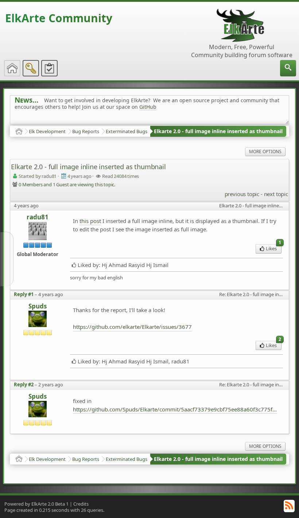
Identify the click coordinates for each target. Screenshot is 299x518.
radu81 (37, 217)
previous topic (242, 194)
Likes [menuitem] (273, 248)
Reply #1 (24, 294)
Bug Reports (85, 131)
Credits (81, 504)
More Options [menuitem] (265, 151)
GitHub (147, 106)
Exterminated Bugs (126, 131)
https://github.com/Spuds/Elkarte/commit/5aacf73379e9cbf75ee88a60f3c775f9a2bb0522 (175, 409)
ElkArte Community (58, 18)
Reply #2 (24, 384)
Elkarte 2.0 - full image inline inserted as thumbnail (218, 131)
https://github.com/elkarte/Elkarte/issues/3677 (132, 326)
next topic (276, 194)
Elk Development (47, 131)
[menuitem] (288, 68)
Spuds (37, 306)
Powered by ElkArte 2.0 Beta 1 (36, 504)
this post (90, 220)
